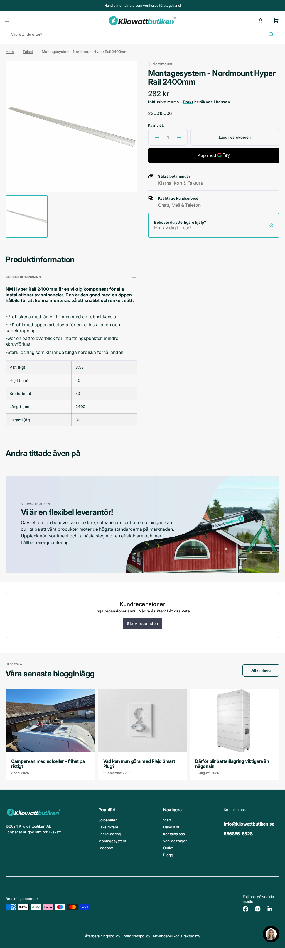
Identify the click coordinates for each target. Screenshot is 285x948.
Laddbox (105, 848)
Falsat (28, 51)
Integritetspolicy (136, 936)
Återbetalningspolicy (102, 936)
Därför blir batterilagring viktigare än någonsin (232, 763)
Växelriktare (108, 827)
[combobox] (142, 34)
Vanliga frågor (175, 841)
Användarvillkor (166, 936)
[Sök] (272, 34)
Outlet (168, 848)
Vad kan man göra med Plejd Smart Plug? (139, 763)
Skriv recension (142, 623)
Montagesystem (112, 841)
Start (167, 820)
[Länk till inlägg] (50, 734)
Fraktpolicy (190, 936)
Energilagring (109, 834)
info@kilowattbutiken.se (249, 824)
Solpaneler (107, 820)
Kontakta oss (174, 834)
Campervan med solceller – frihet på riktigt (48, 763)
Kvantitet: (156, 125)
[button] (8, 21)
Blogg (168, 855)
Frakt (188, 102)
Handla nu (171, 827)
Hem (10, 51)
